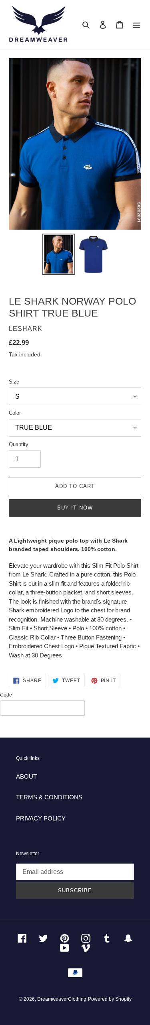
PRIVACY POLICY (41, 818)
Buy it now (74, 508)
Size (14, 382)
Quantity (18, 444)
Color (15, 413)
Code (6, 695)
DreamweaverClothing (61, 999)
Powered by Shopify (110, 999)
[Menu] (136, 24)
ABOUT (26, 776)
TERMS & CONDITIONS (49, 797)
